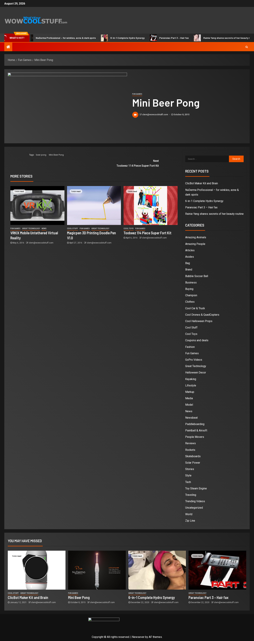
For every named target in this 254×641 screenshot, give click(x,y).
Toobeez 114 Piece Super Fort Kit (137, 163)
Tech (188, 482)
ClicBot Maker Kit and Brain (201, 183)
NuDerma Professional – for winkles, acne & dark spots (53, 37)
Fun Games (137, 94)
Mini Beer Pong (56, 155)
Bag (187, 263)
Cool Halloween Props (198, 321)
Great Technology (31, 228)
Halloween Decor (195, 372)
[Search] (246, 47)
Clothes (190, 301)
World (188, 514)
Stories (189, 469)
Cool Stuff (72, 228)
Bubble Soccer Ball (196, 276)
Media (189, 398)
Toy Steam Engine (196, 488)
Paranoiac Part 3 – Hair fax (161, 37)
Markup (189, 392)
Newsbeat (191, 417)
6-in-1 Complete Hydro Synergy (115, 37)
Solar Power (192, 462)
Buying (189, 289)
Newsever (138, 637)
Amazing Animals (195, 237)
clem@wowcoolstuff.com (155, 114)
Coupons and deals (196, 340)
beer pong (41, 155)
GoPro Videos (193, 359)
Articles (190, 250)
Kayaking (190, 379)
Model (189, 404)
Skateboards (193, 456)
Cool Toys (129, 228)
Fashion (190, 347)
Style (188, 475)
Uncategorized (194, 507)
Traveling (190, 494)
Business (191, 282)
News (44, 228)
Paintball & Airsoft (196, 430)
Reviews (190, 443)
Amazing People (195, 244)
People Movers (194, 437)
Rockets (190, 450)
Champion (191, 295)
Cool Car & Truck (195, 308)
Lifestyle (190, 385)
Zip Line (190, 520)
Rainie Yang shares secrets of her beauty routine (217, 37)
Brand (188, 269)
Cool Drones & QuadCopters (202, 314)
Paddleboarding (194, 424)
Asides (189, 256)
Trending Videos (195, 501)
